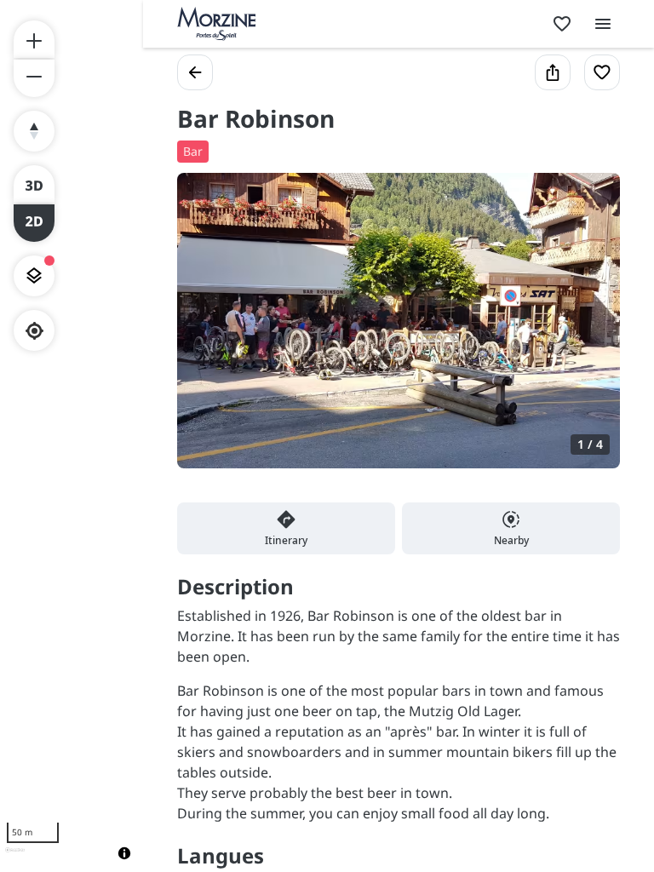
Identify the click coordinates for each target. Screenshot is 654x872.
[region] (71, 436)
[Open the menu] (603, 24)
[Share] (553, 72)
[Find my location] (34, 330)
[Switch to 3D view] (34, 184)
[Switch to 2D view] (34, 223)
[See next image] (589, 330)
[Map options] (34, 275)
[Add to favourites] (602, 72)
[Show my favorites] (562, 24)
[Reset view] (34, 131)
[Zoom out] (34, 78)
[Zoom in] (34, 39)
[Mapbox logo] (15, 857)
